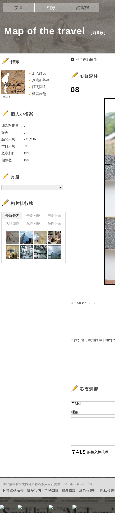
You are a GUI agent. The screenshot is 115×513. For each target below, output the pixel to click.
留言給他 (39, 94)
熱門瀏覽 (12, 224)
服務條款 (69, 491)
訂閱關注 (39, 87)
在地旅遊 (95, 340)
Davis (5, 97)
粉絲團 (11, 509)
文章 (18, 7)
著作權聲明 (88, 491)
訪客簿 (82, 7)
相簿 (51, 7)
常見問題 (51, 491)
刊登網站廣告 (13, 491)
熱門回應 (33, 224)
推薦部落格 (40, 80)
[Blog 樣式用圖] (12, 237)
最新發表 (12, 216)
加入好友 (39, 73)
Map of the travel (44, 30)
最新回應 (33, 216)
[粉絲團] (2, 507)
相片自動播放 (86, 60)
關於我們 (34, 491)
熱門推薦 (55, 224)
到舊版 (98, 33)
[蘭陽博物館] (26, 237)
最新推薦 (55, 216)
